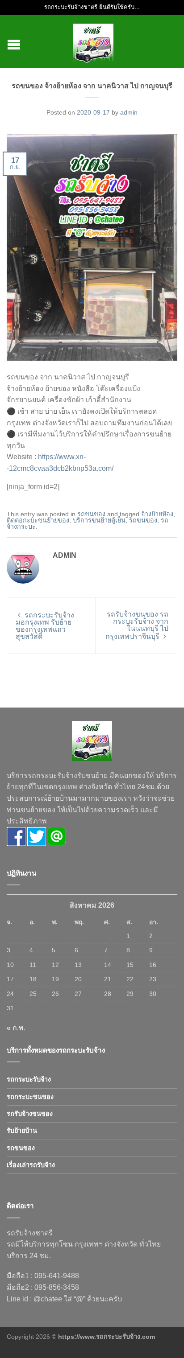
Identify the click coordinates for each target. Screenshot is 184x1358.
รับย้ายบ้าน (22, 1130)
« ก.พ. (16, 1028)
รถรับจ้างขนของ (30, 1113)
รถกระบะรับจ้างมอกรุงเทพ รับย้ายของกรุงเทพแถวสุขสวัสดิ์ (45, 625)
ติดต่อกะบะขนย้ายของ (38, 520)
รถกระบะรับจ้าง (29, 1079)
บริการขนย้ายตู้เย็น (99, 520)
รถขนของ (91, 514)
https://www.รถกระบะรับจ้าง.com (106, 1336)
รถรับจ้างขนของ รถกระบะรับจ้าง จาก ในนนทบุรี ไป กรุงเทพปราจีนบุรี (136, 625)
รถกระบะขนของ (30, 1096)
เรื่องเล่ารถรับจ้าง (31, 1165)
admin (129, 112)
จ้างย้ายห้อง (157, 514)
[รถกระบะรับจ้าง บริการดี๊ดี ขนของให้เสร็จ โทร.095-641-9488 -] (93, 41)
